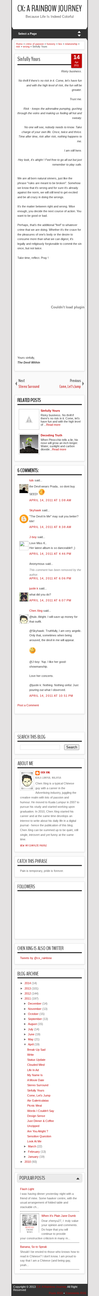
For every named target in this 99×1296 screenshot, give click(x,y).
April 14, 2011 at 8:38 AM (50, 527)
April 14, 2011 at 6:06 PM (50, 578)
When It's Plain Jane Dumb (58, 1215)
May (31, 1039)
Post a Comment (28, 705)
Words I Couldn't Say (40, 1110)
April (31, 1044)
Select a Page (27, 33)
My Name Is (35, 1075)
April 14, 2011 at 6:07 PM (50, 600)
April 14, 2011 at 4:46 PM (50, 553)
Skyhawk (35, 510)
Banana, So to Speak (33, 1246)
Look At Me (34, 1141)
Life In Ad (33, 1070)
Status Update (36, 1059)
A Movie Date (35, 1080)
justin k (33, 588)
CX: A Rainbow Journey (49, 9)
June (31, 1034)
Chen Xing (36, 610)
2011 (28, 998)
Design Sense (36, 1115)
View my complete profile (33, 845)
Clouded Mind (36, 1064)
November (34, 1008)
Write (30, 1054)
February (34, 1151)
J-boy (33, 537)
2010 (28, 1161)
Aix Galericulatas (38, 1100)
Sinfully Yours (28, 59)
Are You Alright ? (37, 1131)
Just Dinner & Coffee (40, 1120)
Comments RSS (75, 1293)
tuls (31, 480)
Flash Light (27, 1189)
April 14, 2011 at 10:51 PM (51, 695)
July (30, 1029)
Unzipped (33, 1126)
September (35, 1018)
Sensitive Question (39, 1136)
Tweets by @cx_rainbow (36, 958)
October (33, 1013)
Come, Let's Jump (38, 1095)
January (33, 1156)
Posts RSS (56, 1293)
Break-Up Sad (36, 1049)
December (34, 1003)
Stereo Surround (37, 1085)
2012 (28, 993)
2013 (28, 988)
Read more (53, 424)
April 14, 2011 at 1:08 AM (50, 500)
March (32, 1146)
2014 (28, 983)
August (32, 1024)
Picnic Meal (34, 1105)
